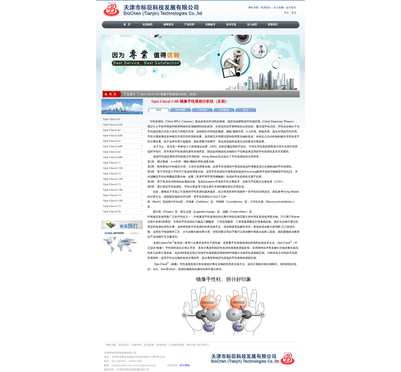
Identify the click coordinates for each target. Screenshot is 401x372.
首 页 (126, 24)
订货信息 (202, 109)
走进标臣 (148, 24)
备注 (245, 109)
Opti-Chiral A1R (112, 124)
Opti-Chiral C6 (112, 211)
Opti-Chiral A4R (112, 157)
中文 (286, 12)
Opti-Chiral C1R (113, 168)
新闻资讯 (169, 24)
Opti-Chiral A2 (112, 130)
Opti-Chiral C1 (112, 162)
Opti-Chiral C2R (113, 178)
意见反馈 (149, 344)
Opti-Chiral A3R (112, 146)
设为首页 (291, 7)
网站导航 (254, 7)
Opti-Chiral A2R (112, 135)
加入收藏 (279, 7)
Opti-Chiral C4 (112, 195)
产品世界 (189, 24)
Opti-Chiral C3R (113, 189)
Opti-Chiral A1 (112, 119)
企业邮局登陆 (176, 344)
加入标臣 (252, 24)
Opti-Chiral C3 (112, 184)
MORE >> (136, 233)
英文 (294, 12)
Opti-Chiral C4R (113, 200)
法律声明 (136, 344)
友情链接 (161, 344)
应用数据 (224, 109)
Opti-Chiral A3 (112, 140)
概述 (158, 109)
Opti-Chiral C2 (112, 173)
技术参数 (180, 109)
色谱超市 (210, 24)
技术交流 (231, 24)
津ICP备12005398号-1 (198, 344)
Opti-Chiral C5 (112, 206)
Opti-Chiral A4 (112, 151)
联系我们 (266, 7)
